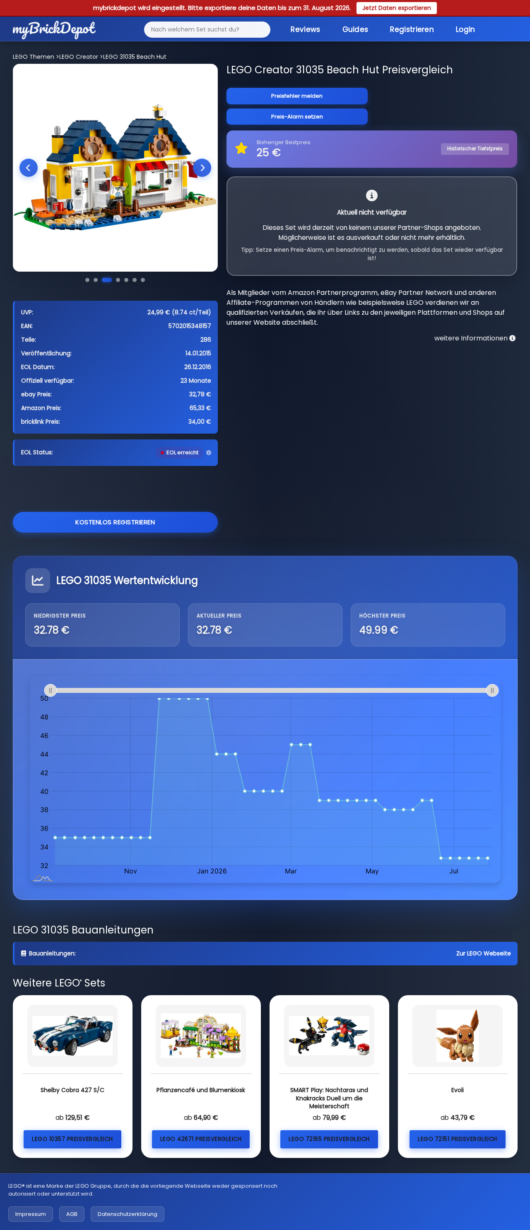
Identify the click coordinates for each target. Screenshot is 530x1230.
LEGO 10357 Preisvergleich (72, 1139)
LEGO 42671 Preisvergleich (201, 1139)
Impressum (30, 1214)
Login (465, 29)
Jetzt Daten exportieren (396, 8)
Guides (355, 29)
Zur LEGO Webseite (483, 953)
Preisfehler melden (297, 96)
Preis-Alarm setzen (297, 117)
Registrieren (412, 29)
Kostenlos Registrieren (115, 522)
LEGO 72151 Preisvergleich (457, 1139)
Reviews (305, 29)
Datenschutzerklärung (127, 1214)
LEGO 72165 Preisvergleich (329, 1139)
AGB (71, 1214)
